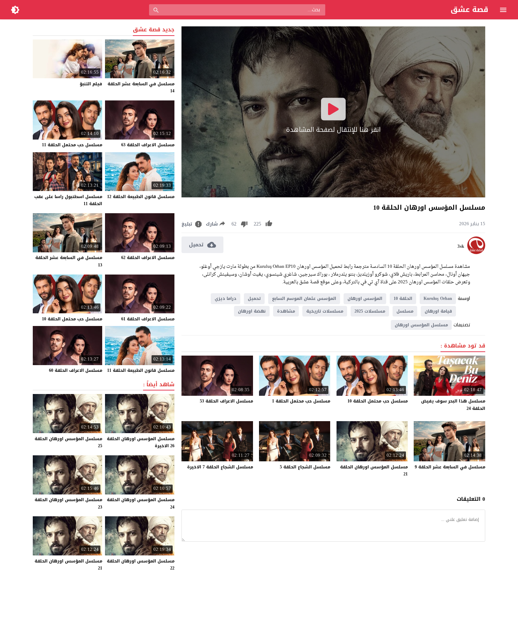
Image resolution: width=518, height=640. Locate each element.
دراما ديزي (225, 298)
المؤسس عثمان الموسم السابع (304, 298)
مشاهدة (286, 311)
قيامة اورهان (438, 311)
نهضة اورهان (252, 311)
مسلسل (404, 311)
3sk (460, 246)
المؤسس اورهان (364, 298)
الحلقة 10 (403, 298)
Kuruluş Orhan (438, 298)
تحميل (254, 298)
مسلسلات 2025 (369, 311)
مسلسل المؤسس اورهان (421, 325)
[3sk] (476, 252)
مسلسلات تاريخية (324, 311)
